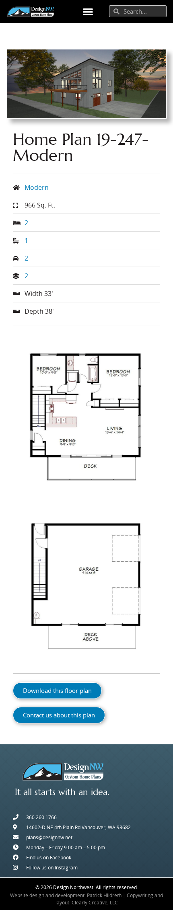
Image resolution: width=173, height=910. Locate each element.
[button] (88, 11)
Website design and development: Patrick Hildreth (66, 895)
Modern (37, 187)
